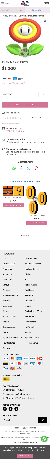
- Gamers (21, 16)
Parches (6, 290)
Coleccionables (9, 327)
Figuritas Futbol (9, 343)
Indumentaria (8, 280)
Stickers (6, 311)
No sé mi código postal (10, 124)
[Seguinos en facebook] (11, 409)
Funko (5, 332)
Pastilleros (29, 290)
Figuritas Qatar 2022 (33, 338)
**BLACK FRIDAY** (33, 264)
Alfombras (7, 269)
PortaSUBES (30, 316)
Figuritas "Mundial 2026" (13, 338)
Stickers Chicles (9, 316)
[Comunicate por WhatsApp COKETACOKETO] (44, 439)
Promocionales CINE (11, 295)
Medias (28, 274)
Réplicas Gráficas (32, 269)
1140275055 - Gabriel (15, 390)
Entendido (25, 456)
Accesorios (7, 274)
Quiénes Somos (31, 258)
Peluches (6, 301)
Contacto (6, 348)
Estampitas (7, 306)
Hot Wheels (30, 327)
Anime (28, 332)
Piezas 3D (29, 295)
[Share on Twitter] (28, 168)
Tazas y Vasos (31, 285)
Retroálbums (30, 322)
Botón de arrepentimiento (25, 442)
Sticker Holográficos (33, 311)
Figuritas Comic (31, 343)
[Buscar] (21, 10)
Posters (6, 322)
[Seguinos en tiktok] (16, 409)
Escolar (28, 280)
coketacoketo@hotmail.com (18, 394)
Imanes (12, 16)
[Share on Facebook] (21, 168)
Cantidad (7, 94)
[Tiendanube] (25, 428)
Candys (6, 285)
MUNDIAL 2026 (9, 264)
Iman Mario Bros (13, 198)
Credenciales (30, 301)
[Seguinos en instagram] (5, 409)
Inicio (4, 16)
